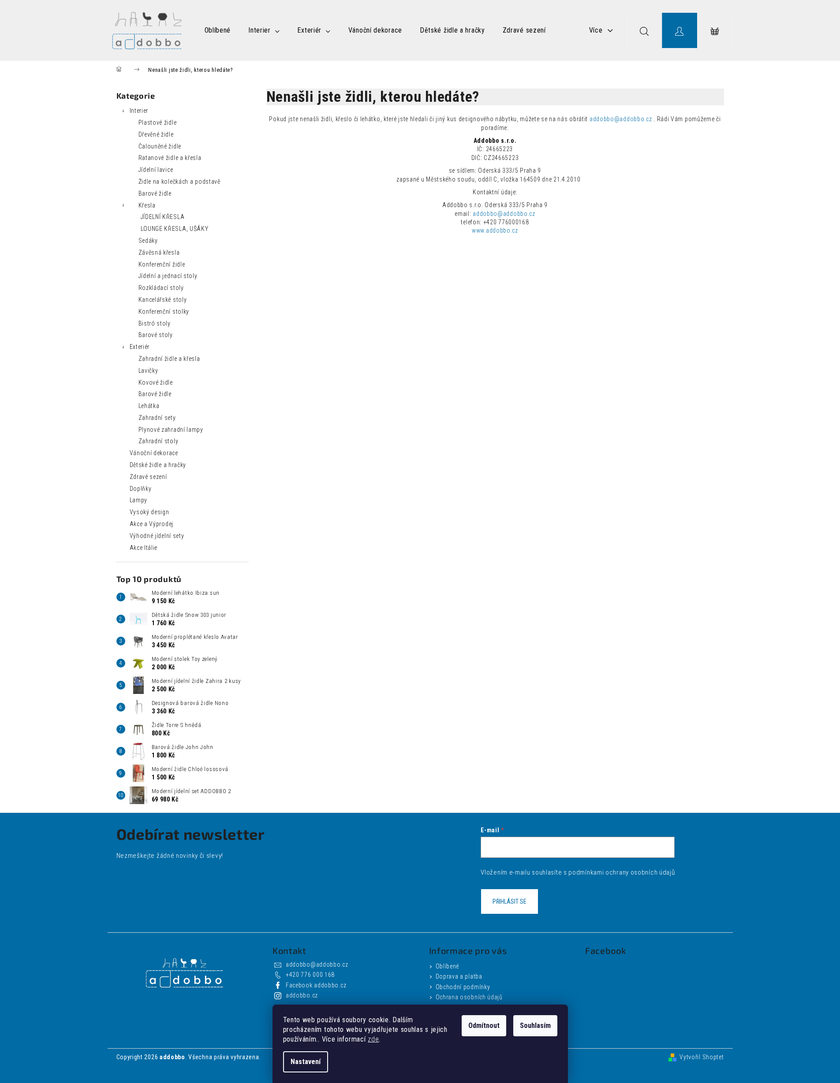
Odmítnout (484, 1025)
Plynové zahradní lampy (170, 429)
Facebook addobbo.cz (316, 985)
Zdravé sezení (148, 476)
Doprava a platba (459, 976)
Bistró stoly (154, 323)
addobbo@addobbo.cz (621, 118)
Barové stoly (155, 334)
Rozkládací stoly (161, 287)
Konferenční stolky (164, 311)
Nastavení (306, 1061)
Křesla (147, 205)
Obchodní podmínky (463, 986)
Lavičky (148, 370)
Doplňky (141, 488)
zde (373, 1039)
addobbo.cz (302, 995)
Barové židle (155, 193)
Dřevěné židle (156, 134)
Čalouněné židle (160, 146)
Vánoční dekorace (154, 452)
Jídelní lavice (155, 169)
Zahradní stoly (158, 441)
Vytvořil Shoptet (701, 1057)
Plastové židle (157, 122)
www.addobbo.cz (495, 230)
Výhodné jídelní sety (157, 535)
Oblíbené (447, 966)
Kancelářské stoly (162, 299)
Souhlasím (535, 1025)
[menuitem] (218, 30)
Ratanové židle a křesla (170, 157)
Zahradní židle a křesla (169, 358)
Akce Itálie (144, 547)
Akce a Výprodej (152, 523)
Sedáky (148, 240)
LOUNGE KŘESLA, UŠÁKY (175, 228)
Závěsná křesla (159, 252)
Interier (139, 110)
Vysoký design (149, 512)
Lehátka (149, 405)
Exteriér (140, 346)
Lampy (139, 500)
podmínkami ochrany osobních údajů (621, 872)
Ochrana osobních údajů (469, 997)
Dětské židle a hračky (158, 464)
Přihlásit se (509, 901)
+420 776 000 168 (310, 974)
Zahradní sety (157, 417)
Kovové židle (155, 382)
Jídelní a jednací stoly (168, 275)
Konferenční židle (161, 264)
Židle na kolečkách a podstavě (179, 181)
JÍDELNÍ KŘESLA (163, 216)
